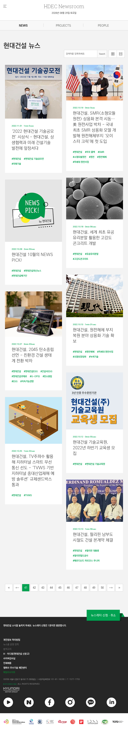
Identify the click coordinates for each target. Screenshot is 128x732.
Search (102, 54)
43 (42, 588)
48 (85, 588)
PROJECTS (63, 25)
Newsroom (64, 6)
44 (51, 588)
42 (34, 588)
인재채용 (7, 663)
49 (93, 588)
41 (25, 588)
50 (102, 588)
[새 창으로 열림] (64, 689)
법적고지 (7, 649)
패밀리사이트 (9, 672)
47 (76, 588)
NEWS (23, 25)
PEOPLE (103, 25)
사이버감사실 (9, 658)
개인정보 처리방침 (11, 640)
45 (59, 588)
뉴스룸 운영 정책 (11, 644)
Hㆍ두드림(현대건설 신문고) (16, 654)
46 (68, 588)
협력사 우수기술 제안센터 (15, 668)
